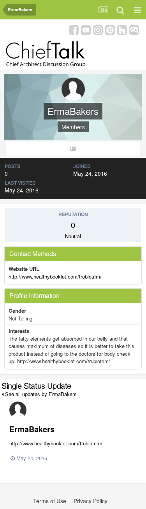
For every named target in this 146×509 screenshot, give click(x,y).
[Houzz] (122, 29)
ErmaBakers (32, 429)
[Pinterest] (110, 29)
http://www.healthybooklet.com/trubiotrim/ (55, 276)
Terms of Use (49, 501)
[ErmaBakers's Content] (73, 148)
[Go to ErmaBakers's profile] (17, 410)
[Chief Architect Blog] (134, 29)
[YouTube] (86, 29)
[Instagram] (98, 29)
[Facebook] (74, 29)
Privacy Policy (90, 501)
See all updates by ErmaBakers (40, 394)
